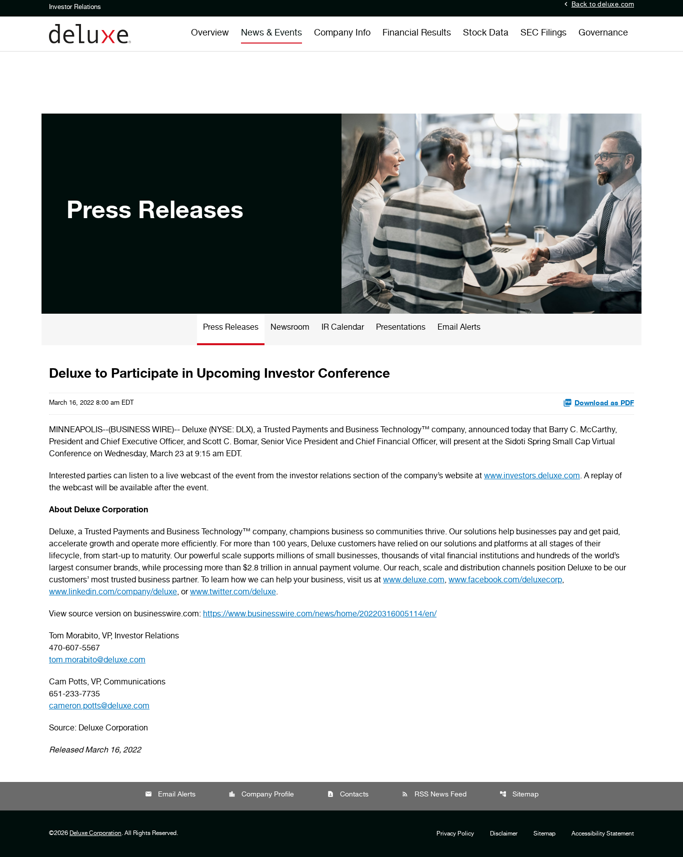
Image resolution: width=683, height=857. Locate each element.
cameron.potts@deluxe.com (99, 707)
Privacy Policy (455, 834)
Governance (603, 33)
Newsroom (290, 328)
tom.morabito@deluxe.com (97, 661)
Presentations (401, 328)
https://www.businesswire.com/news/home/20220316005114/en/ (319, 615)
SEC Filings (543, 33)
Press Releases (230, 328)
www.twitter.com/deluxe (233, 593)
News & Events (271, 33)
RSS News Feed (434, 794)
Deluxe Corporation (96, 833)
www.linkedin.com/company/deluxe (113, 593)
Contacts (347, 794)
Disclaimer (504, 834)
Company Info (342, 33)
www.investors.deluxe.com (532, 477)
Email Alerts (459, 328)
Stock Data (485, 33)
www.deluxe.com (413, 581)
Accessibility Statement (603, 834)
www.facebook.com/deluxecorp (505, 581)
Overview (210, 33)
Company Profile (261, 794)
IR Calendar (343, 328)
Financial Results (416, 33)
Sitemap (519, 794)
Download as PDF (604, 403)
